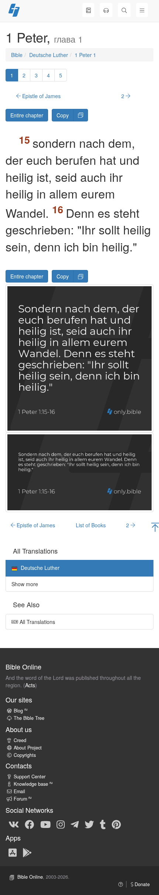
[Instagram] (61, 824)
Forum (22, 798)
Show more (24, 584)
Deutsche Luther (48, 55)
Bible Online (30, 877)
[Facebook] (29, 824)
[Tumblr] (103, 824)
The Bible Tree (29, 718)
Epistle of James (41, 96)
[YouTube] (45, 824)
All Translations (36, 621)
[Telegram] (75, 824)
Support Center (29, 776)
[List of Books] (88, 10)
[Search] (124, 10)
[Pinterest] (116, 824)
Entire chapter (26, 115)
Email (19, 791)
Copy (63, 115)
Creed (20, 740)
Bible (17, 55)
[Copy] (80, 115)
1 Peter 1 (85, 55)
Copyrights (25, 755)
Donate (141, 884)
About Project (28, 747)
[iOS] (13, 852)
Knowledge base (33, 784)
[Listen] (106, 10)
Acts (30, 685)
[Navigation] (142, 10)
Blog (20, 710)
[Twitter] (89, 824)
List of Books (91, 525)
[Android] (27, 852)
